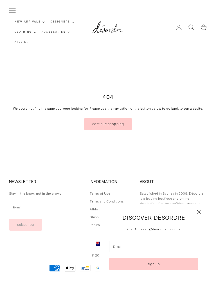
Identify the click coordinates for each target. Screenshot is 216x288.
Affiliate (96, 209)
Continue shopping (108, 124)
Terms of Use (100, 193)
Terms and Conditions (107, 201)
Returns (96, 225)
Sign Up (153, 264)
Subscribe (25, 224)
